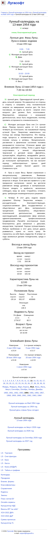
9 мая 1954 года (32, 348)
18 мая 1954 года (13, 358)
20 (10, 383)
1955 (31, 393)
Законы (4, 495)
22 (16, 383)
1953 (21, 393)
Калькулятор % (7, 523)
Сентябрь (15, 389)
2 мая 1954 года (14, 348)
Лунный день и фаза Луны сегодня (24, 410)
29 (38, 383)
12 (28, 381)
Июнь (37, 387)
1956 (37, 393)
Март (20, 387)
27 (32, 383)
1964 (39, 395)
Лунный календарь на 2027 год (19, 441)
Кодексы (4, 492)
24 (23, 383)
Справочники (6, 488)
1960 (19, 395)
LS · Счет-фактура (8, 456)
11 (25, 381)
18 (4, 383)
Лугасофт (10, 531)
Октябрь (23, 389)
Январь (5, 387)
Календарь (5, 475)
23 (19, 383)
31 (44, 383)
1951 (11, 393)
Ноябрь (31, 389)
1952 (16, 393)
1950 (6, 393)
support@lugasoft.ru (27, 533)
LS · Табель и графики (10, 470)
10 (22, 381)
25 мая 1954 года (33, 358)
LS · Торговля (6, 453)
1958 (9, 395)
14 (34, 381)
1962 (29, 395)
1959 (14, 395)
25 (26, 383)
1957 (42, 393)
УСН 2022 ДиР (7, 516)
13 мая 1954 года (24, 420)
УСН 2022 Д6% (7, 513)
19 (7, 383)
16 (41, 381)
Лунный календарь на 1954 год (20, 12)
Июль (43, 387)
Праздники (5, 478)
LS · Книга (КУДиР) (9, 467)
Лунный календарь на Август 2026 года (24, 427)
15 (37, 381)
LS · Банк (5, 460)
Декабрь (39, 389)
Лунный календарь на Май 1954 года (24, 403)
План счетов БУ (7, 499)
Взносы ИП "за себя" (9, 509)
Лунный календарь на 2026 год (21, 431)
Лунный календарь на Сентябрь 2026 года (24, 438)
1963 (34, 395)
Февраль (13, 387)
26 (29, 383)
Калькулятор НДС (8, 506)
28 (35, 383)
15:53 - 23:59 (24, 74)
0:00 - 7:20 (24, 49)
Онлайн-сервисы (8, 502)
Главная (4, 12)
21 (13, 383)
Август (7, 389)
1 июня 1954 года (24, 367)
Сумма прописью (8, 520)
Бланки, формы (7, 481)
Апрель (26, 387)
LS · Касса (5, 463)
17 (44, 381)
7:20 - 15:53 (24, 61)
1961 (24, 395)
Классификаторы (8, 485)
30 (41, 383)
